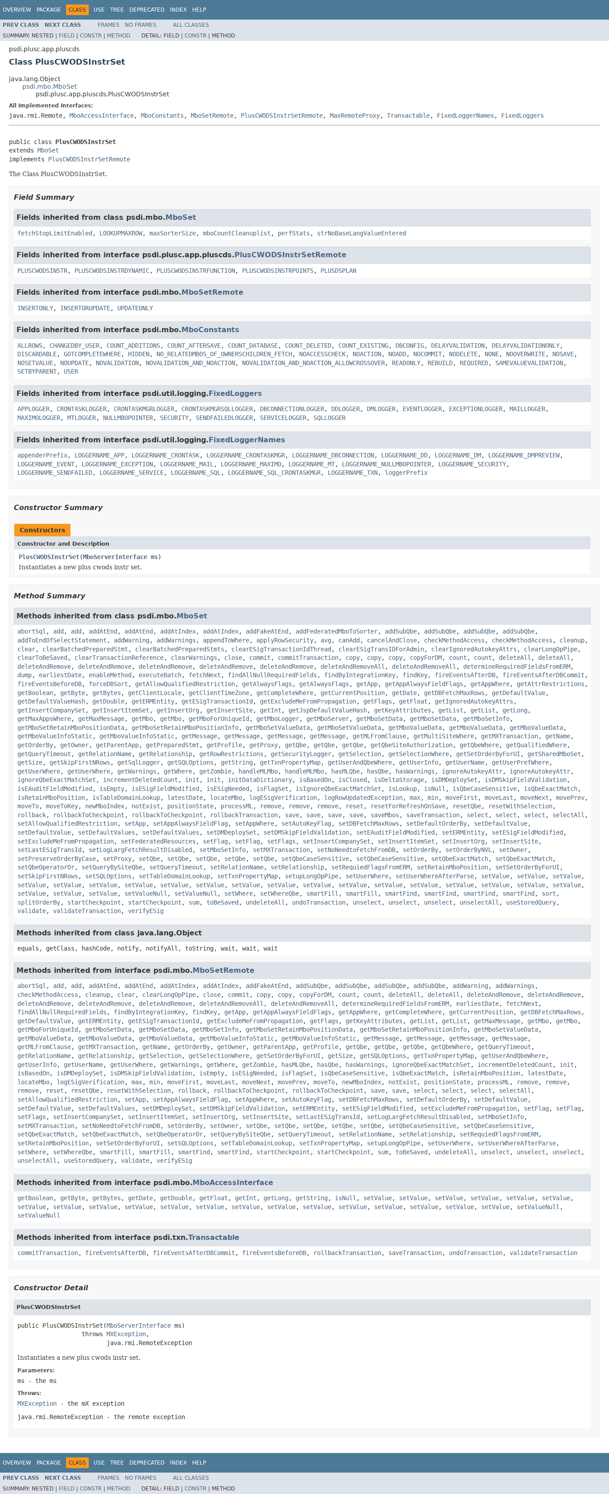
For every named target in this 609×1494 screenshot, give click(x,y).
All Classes (191, 25)
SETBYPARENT (37, 371)
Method (118, 36)
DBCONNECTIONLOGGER (292, 408)
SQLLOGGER (329, 417)
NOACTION (367, 354)
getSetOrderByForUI (488, 753)
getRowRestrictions (231, 753)
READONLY (406, 362)
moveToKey (62, 806)
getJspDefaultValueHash (327, 710)
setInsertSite (515, 841)
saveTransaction (433, 815)
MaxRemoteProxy (355, 115)
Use (99, 10)
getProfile (224, 745)
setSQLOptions (108, 876)
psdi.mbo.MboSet (49, 86)
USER (71, 371)
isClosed (352, 779)
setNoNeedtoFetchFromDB (356, 849)
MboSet (48, 150)
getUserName (465, 762)
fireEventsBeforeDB (49, 683)
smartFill (322, 893)
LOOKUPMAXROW (120, 233)
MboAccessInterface (102, 115)
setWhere (238, 893)
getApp (367, 683)
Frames (108, 25)
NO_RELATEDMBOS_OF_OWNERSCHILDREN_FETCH (224, 354)
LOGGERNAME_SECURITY (472, 464)
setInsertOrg (463, 841)
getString (237, 762)
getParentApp (117, 745)
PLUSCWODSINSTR (42, 270)
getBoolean (35, 692)
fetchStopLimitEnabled (54, 233)
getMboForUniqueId (219, 718)
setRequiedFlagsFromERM (370, 867)
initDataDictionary (260, 779)
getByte (72, 692)
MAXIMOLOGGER (38, 417)
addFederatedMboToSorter (337, 631)
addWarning (131, 640)
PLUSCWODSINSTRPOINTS (277, 270)
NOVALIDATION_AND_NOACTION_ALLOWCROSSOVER (313, 362)
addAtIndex (178, 631)
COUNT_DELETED (308, 345)
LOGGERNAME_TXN (353, 472)
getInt (270, 710)
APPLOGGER (33, 408)
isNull (434, 788)
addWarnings (176, 640)
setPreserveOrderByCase (56, 858)
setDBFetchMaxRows (368, 823)
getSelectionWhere (418, 753)
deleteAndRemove (44, 666)
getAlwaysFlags (267, 683)
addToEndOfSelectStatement (62, 640)
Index (178, 10)
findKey (415, 675)
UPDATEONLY (135, 308)
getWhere (178, 771)
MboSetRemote (212, 115)
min (433, 797)
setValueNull (145, 893)
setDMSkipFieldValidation (306, 832)
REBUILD (440, 362)
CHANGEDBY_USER (74, 345)
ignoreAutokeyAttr (472, 771)
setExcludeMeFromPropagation (65, 841)
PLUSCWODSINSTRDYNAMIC (111, 270)
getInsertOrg (177, 710)
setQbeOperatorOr (45, 867)
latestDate (185, 797)
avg (326, 640)
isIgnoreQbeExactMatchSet (338, 788)
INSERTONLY (35, 308)
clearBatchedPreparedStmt (85, 649)
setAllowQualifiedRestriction (67, 823)
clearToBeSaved (42, 657)
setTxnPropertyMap (247, 876)
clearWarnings (194, 657)
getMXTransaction (509, 736)
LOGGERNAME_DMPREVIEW (524, 455)
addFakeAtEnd (267, 631)
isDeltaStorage (399, 779)
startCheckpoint (94, 902)
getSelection (359, 753)
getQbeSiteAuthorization (411, 745)
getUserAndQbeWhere (360, 762)
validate (31, 910)
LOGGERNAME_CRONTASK (165, 455)
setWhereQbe (279, 893)
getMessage (199, 736)
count (458, 657)
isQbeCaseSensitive (485, 788)
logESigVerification (283, 797)
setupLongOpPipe (311, 876)
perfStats (294, 233)
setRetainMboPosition (452, 867)
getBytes (106, 692)
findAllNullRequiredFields (272, 675)
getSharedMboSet (554, 753)
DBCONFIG (409, 345)
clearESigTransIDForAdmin (381, 649)
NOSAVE (563, 354)
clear (26, 649)
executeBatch (160, 675)
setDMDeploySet (231, 832)
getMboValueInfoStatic (54, 736)
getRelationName (105, 753)
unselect (367, 902)
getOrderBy (35, 745)
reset (354, 806)
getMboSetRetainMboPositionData (70, 727)
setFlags (281, 841)
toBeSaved (222, 902)
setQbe (149, 858)
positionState (190, 806)
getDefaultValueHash (51, 701)
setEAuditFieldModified (395, 832)
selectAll (568, 815)
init (192, 779)
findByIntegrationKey (359, 675)
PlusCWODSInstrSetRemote (282, 115)
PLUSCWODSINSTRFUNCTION (195, 270)
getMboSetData (379, 718)
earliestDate (60, 675)
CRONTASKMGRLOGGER (144, 408)
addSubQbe (401, 631)
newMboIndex (104, 806)
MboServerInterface (115, 556)
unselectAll (479, 902)
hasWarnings (415, 771)
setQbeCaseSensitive (315, 858)
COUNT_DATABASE (253, 345)
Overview (17, 10)
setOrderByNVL (468, 849)
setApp (135, 823)
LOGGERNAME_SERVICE (131, 472)
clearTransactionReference (119, 657)
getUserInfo (418, 762)
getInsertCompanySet (51, 710)
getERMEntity (153, 701)
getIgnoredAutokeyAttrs (474, 701)
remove (270, 806)
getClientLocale (154, 692)
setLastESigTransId (49, 849)
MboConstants (162, 115)
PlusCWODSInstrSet (49, 556)
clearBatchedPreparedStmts (179, 649)
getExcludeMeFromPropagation (308, 701)
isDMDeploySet (454, 779)
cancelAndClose (392, 640)
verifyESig (146, 910)
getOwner (74, 745)
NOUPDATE (74, 362)
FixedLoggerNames (465, 115)
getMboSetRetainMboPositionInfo (185, 727)
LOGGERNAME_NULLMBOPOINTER (386, 464)
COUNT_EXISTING (363, 345)
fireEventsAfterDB (465, 675)
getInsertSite (229, 710)
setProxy (117, 858)
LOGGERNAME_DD (404, 455)
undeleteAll (265, 902)
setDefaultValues (106, 832)
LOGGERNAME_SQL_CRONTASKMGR (274, 472)
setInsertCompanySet (336, 841)
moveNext (534, 797)
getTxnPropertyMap (290, 762)
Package (49, 10)
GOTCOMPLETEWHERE (92, 354)
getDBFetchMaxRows (454, 692)
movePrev (570, 797)
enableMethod (110, 675)
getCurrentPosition (353, 692)
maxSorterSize (172, 233)
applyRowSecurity (284, 640)
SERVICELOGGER (283, 417)
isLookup (402, 788)
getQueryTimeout (44, 753)
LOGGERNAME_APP (99, 455)
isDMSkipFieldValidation (526, 779)
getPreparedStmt (172, 745)
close (233, 657)
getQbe (295, 745)
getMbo (142, 718)
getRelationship (165, 753)
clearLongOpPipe (550, 649)
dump (24, 675)
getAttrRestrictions (550, 683)
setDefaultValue (500, 823)
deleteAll (515, 657)
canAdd (349, 640)
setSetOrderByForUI (527, 867)
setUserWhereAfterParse (434, 876)
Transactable (408, 115)
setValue (495, 876)
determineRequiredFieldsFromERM (516, 666)
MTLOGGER (81, 417)
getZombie (215, 771)
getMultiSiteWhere (443, 736)
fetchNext (205, 675)
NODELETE (463, 354)
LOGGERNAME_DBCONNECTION (333, 455)
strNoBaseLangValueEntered (361, 233)
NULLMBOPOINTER (128, 417)
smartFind (401, 893)
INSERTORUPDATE (85, 308)
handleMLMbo (258, 771)
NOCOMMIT (427, 354)
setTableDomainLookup (174, 876)
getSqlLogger (138, 762)
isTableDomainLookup (126, 797)
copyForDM (426, 657)
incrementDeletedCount (140, 779)
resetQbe (467, 806)
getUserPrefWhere (520, 762)
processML (237, 806)
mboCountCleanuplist (237, 233)
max (415, 797)
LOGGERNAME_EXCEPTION (117, 464)
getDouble (108, 701)
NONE (492, 354)
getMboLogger (277, 718)
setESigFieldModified (527, 832)
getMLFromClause (379, 736)
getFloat (413, 701)
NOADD (397, 354)
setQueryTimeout (176, 867)
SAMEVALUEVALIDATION (529, 362)
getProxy (263, 745)
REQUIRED (474, 362)
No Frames (140, 25)
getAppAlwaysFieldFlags (424, 683)
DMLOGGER (381, 408)
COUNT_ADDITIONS (133, 345)
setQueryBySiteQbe (112, 867)
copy (353, 657)
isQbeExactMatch (550, 788)
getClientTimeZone (219, 692)
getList (450, 710)
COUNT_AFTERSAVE (194, 345)
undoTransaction (319, 902)
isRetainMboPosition (51, 797)
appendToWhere (226, 640)
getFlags (377, 701)
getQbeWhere (479, 745)
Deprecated (147, 10)
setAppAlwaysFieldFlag (190, 823)
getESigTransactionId (217, 701)
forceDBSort (108, 683)
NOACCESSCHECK (322, 354)
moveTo (28, 806)
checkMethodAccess (454, 640)
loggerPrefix (406, 472)
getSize (29, 762)
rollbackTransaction (244, 815)
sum (194, 902)
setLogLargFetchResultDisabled (140, 849)
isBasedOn (315, 779)
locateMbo (226, 797)
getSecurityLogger (301, 753)
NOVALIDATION (117, 362)
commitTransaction (308, 657)
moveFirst (461, 797)
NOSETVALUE (35, 362)
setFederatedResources (158, 841)
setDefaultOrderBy (436, 823)
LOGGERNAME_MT (311, 464)
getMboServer (327, 718)
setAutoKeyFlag (306, 823)
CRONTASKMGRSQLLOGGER (217, 408)
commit (260, 657)
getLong (514, 710)
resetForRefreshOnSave (407, 806)
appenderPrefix (42, 455)
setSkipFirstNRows (47, 876)
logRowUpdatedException (363, 797)
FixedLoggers (522, 115)
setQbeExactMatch (459, 858)
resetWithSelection (520, 806)
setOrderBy (420, 849)
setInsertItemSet (406, 841)
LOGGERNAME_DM (458, 455)
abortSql (31, 631)
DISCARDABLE (37, 354)
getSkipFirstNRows (79, 762)
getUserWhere (38, 771)
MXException (126, 1334)
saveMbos (384, 815)
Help (199, 10)
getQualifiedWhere (536, 745)
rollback (31, 815)
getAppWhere (490, 683)
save (292, 815)
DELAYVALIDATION (458, 345)
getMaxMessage (101, 718)
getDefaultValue (518, 692)
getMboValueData (415, 727)
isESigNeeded (227, 788)
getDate (404, 692)
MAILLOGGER (527, 408)
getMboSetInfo (486, 718)
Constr (91, 36)
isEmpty (111, 788)
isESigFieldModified (165, 788)
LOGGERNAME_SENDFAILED (54, 472)
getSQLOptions (190, 762)
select (477, 815)
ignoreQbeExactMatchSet (56, 779)
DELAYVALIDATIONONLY (526, 345)
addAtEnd (103, 631)
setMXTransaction (281, 849)
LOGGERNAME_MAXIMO (251, 464)
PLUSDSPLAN (338, 270)
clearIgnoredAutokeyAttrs (474, 649)
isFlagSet (272, 788)
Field (66, 36)
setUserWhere (367, 876)
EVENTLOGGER (422, 408)
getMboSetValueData (278, 727)
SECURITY (174, 417)
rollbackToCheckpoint (88, 815)
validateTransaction (87, 910)
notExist (146, 806)
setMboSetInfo (222, 849)
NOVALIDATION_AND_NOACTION (190, 362)
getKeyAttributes (402, 710)
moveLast (499, 797)
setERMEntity (463, 832)
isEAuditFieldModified (54, 788)
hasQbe (377, 771)
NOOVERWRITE (525, 354)
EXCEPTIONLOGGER (475, 408)
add (58, 631)
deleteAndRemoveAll (353, 666)
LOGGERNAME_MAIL (187, 464)
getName (557, 736)
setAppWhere (254, 823)
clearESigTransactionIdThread (281, 649)
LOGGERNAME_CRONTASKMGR (245, 455)
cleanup (572, 640)
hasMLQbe (345, 771)
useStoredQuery (531, 902)
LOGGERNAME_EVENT (45, 464)
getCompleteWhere (284, 692)
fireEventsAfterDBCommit (543, 675)
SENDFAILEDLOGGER (224, 417)
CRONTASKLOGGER (82, 408)
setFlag (215, 841)
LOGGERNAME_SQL (196, 472)
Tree (117, 10)
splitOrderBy (38, 902)
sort (549, 893)
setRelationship (297, 867)
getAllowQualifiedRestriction (185, 683)
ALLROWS (29, 345)
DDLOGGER (345, 408)
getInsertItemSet (120, 710)
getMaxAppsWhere (44, 718)
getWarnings (136, 771)
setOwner (513, 849)
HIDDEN (138, 354)
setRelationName (236, 867)
